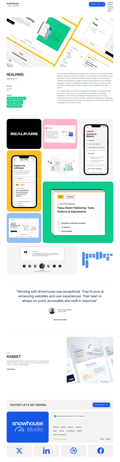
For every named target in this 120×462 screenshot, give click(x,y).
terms (102, 439)
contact (61, 431)
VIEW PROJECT (11, 369)
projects (71, 427)
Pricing (110, 5)
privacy (108, 439)
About (109, 11)
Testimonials (70, 431)
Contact (110, 9)
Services (110, 3)
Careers (79, 431)
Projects (110, 7)
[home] (13, 4)
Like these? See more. (60, 319)
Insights (78, 427)
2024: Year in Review (59, 434)
